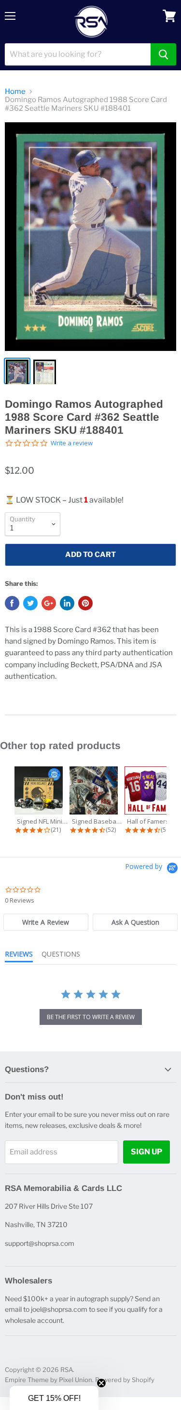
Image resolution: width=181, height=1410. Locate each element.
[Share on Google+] (49, 603)
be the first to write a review (91, 1017)
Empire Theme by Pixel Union (48, 1380)
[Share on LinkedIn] (67, 603)
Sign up (146, 1151)
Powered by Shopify (124, 1380)
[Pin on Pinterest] (85, 603)
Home (15, 92)
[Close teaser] (101, 1383)
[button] (54, 1398)
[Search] (163, 54)
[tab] (45, 922)
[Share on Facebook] (12, 603)
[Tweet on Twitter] (30, 603)
